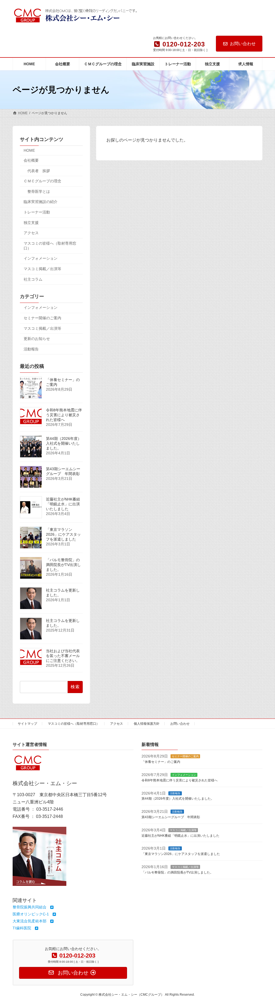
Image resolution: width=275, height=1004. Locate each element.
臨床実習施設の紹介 (40, 202)
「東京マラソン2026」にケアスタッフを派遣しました (63, 534)
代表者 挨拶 (38, 171)
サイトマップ (27, 724)
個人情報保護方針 (147, 724)
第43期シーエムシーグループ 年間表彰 (63, 471)
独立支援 (31, 222)
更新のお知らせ (37, 338)
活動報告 (31, 349)
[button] (33, 907)
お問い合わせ (243, 43)
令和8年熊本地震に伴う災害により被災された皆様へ (64, 415)
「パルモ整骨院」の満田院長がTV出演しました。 (63, 565)
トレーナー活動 (37, 212)
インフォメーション (40, 258)
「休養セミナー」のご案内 (161, 762)
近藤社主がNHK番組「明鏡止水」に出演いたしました (63, 504)
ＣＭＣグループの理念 (42, 181)
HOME (29, 150)
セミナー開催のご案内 (42, 318)
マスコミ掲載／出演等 (42, 269)
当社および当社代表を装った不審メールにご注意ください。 (63, 656)
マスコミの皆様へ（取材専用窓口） (50, 245)
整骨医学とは (38, 191)
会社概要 (31, 160)
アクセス (31, 233)
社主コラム (33, 279)
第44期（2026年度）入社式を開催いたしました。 (63, 443)
